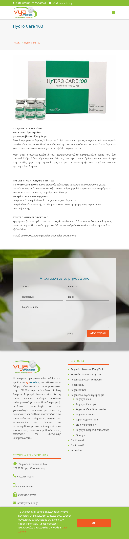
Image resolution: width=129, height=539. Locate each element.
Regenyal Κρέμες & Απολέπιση (92, 429)
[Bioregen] (64, 120)
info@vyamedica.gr (27, 503)
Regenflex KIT (78, 384)
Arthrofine (76, 450)
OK (94, 523)
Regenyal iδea (83, 399)
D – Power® (77, 440)
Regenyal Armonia (85, 414)
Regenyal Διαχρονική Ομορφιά (87, 395)
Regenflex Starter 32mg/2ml (86, 374)
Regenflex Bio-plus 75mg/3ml (87, 369)
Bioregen (80, 435)
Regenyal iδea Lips (86, 404)
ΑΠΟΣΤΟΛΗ (98, 333)
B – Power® (77, 445)
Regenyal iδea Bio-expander (91, 409)
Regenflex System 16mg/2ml (86, 379)
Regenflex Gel (78, 389)
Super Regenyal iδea (87, 419)
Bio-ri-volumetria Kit (86, 424)
